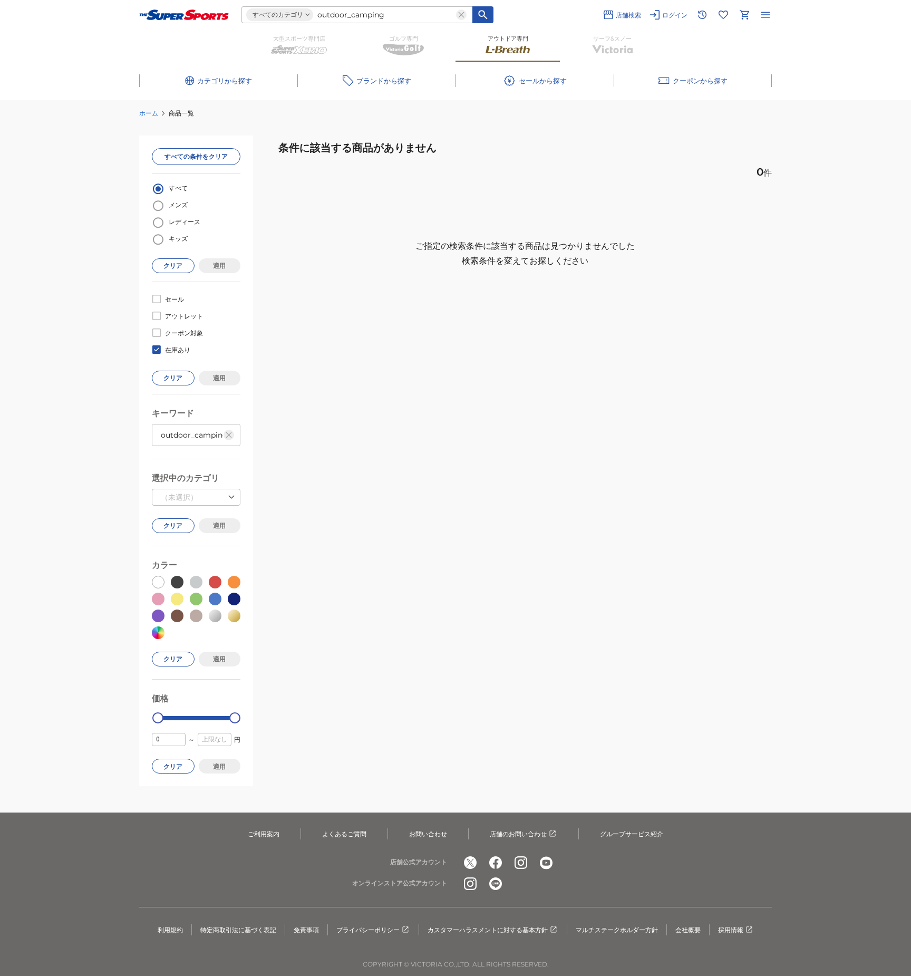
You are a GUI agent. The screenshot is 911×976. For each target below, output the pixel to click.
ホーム (148, 113)
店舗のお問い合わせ (518, 834)
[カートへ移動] (744, 14)
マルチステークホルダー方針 (617, 930)
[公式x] (470, 862)
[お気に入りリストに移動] (723, 14)
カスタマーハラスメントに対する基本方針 (488, 930)
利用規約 (170, 930)
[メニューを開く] (765, 14)
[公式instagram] (521, 862)
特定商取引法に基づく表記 (238, 930)
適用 (219, 265)
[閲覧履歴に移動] (702, 14)
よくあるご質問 (344, 834)
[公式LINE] (495, 883)
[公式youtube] (546, 862)
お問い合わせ (428, 834)
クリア (172, 265)
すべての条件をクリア (196, 156)
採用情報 (730, 930)
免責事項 (306, 930)
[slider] (157, 717)
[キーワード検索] (482, 14)
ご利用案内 (263, 834)
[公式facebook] (495, 862)
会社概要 (688, 930)
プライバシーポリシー (368, 930)
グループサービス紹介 (631, 834)
